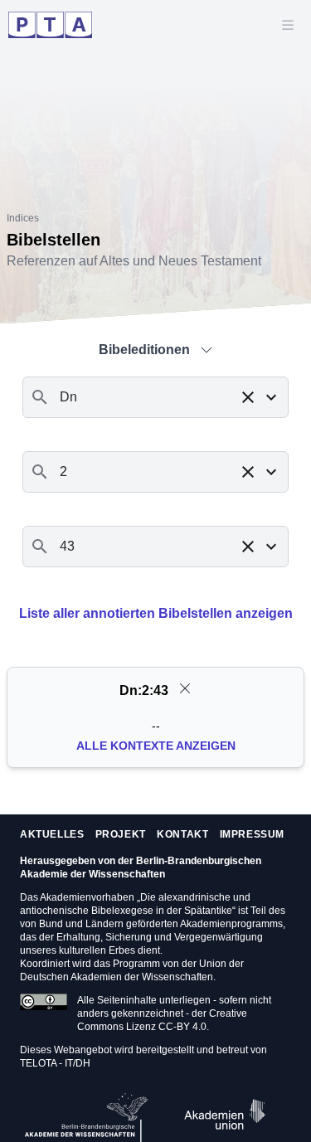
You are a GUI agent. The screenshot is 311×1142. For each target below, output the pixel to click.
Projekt (120, 834)
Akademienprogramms (231, 924)
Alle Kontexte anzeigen (156, 745)
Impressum (252, 834)
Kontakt (182, 834)
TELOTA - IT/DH (55, 1063)
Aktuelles (52, 834)
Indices (23, 218)
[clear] (185, 688)
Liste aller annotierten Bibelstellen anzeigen (156, 613)
